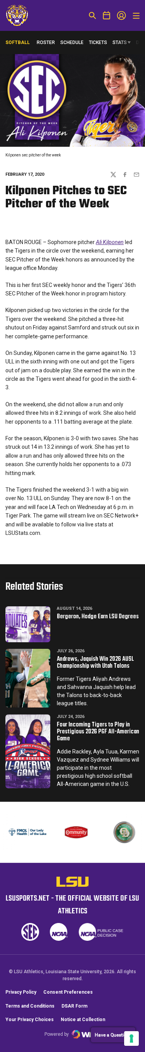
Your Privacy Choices (29, 1019)
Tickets (98, 42)
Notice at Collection (83, 1019)
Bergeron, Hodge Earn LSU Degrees (98, 617)
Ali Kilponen (110, 242)
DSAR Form (74, 1006)
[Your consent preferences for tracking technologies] (131, 1038)
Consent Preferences (68, 992)
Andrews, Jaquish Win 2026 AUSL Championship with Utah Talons (95, 662)
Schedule (72, 42)
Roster (46, 42)
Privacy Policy (20, 992)
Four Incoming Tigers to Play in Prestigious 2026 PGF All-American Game (98, 732)
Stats (120, 42)
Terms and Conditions (30, 1006)
